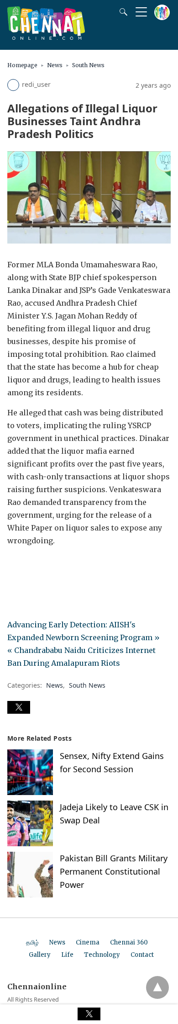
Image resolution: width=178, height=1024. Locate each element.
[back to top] (157, 987)
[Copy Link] (58, 566)
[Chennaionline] (46, 37)
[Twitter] (29, 566)
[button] (18, 707)
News (55, 65)
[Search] (121, 12)
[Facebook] (14, 566)
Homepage (22, 65)
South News (88, 65)
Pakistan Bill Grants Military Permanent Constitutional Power (114, 871)
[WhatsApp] (44, 566)
